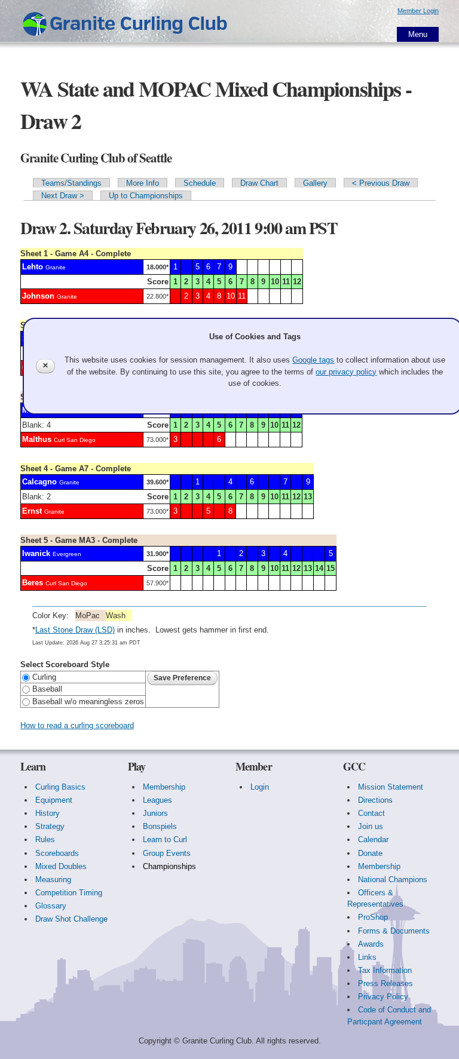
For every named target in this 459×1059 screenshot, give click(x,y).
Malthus (36, 439)
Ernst (32, 511)
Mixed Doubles (61, 866)
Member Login (418, 10)
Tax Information (385, 970)
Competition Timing (68, 892)
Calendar (373, 839)
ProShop (373, 917)
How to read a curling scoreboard (77, 725)
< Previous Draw (380, 183)
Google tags (313, 359)
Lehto (32, 266)
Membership (164, 786)
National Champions (392, 879)
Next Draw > (62, 195)
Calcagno (39, 481)
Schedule (199, 183)
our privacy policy (346, 371)
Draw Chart (259, 183)
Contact (371, 813)
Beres (32, 582)
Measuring (53, 879)
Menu (417, 34)
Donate (370, 853)
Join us (370, 826)
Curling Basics (60, 786)
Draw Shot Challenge (71, 918)
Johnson (38, 295)
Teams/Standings (71, 183)
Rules (45, 839)
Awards (371, 944)
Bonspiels (160, 826)
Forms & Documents (394, 930)
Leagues (157, 800)
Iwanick (36, 553)
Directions (375, 800)
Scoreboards (57, 853)
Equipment (53, 800)
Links (367, 957)
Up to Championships (146, 195)
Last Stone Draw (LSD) (75, 629)
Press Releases (385, 983)
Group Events (167, 853)
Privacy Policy (383, 996)
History (47, 813)
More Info (142, 183)
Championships (169, 866)
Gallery (315, 183)
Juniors (155, 813)
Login (259, 786)
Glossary (50, 905)
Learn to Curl (165, 839)
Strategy (50, 826)
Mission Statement (390, 786)
